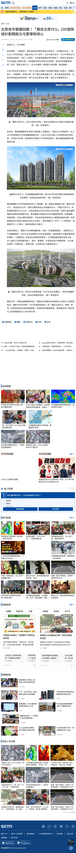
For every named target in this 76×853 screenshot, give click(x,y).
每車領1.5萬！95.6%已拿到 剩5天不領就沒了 (12, 764)
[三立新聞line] (61, 826)
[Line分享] (3, 50)
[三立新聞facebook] (49, 826)
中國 (30, 611)
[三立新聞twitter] (67, 826)
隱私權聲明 (30, 833)
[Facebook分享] (3, 45)
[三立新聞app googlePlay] (24, 843)
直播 (55, 7)
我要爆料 (4, 837)
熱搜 (50, 7)
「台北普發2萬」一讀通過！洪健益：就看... (19, 350)
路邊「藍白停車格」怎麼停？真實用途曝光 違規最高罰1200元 (62, 786)
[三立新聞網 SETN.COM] (2, 8)
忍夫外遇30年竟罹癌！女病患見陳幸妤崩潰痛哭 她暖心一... (37, 406)
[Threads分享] (3, 55)
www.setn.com (20, 848)
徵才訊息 (14, 837)
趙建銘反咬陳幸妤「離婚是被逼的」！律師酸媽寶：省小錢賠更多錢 (12, 808)
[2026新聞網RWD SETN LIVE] (13, 3)
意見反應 (70, 833)
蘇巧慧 (8, 501)
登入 (73, 3)
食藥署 (8, 611)
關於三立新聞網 (16, 833)
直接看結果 (20, 509)
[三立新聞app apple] (8, 843)
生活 (35, 7)
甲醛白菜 (19, 611)
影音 (45, 7)
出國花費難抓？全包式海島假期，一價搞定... (57, 350)
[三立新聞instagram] (55, 826)
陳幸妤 (56, 611)
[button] (67, 2)
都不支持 (9, 506)
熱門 (40, 7)
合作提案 (59, 833)
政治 (60, 7)
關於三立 (4, 833)
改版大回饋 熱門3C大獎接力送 (15, 342)
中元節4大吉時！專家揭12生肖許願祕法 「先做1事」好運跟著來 (62, 764)
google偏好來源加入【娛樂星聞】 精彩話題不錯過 (58, 342)
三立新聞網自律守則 (45, 833)
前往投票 (56, 509)
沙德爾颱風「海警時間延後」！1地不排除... (57, 346)
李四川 (8, 503)
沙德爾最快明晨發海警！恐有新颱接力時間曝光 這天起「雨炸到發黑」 (37, 764)
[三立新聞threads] (73, 826)
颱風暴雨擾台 (15, 7)
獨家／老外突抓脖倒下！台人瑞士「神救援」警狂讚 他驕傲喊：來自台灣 (37, 808)
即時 (7, 7)
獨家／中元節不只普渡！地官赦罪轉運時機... (19, 346)
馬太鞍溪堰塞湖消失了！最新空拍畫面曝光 (37, 786)
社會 (65, 7)
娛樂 (71, 7)
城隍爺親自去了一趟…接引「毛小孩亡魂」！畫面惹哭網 (12, 786)
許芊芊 (67, 611)
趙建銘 (45, 611)
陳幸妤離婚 (27, 7)
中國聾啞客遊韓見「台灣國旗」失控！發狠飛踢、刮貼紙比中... (37, 596)
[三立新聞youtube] (43, 826)
